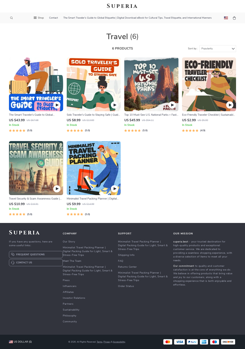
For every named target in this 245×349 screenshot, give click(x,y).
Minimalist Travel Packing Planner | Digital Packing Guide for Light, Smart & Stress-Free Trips (87, 251)
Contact (53, 18)
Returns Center (127, 267)
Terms (99, 342)
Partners (68, 304)
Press (66, 280)
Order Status (126, 286)
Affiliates (68, 292)
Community (70, 321)
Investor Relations (74, 298)
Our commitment (183, 266)
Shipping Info (126, 255)
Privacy (106, 342)
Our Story (69, 241)
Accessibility (119, 342)
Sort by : (193, 48)
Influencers (70, 286)
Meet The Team (72, 261)
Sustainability (71, 310)
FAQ (120, 261)
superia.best (180, 241)
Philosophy (69, 315)
